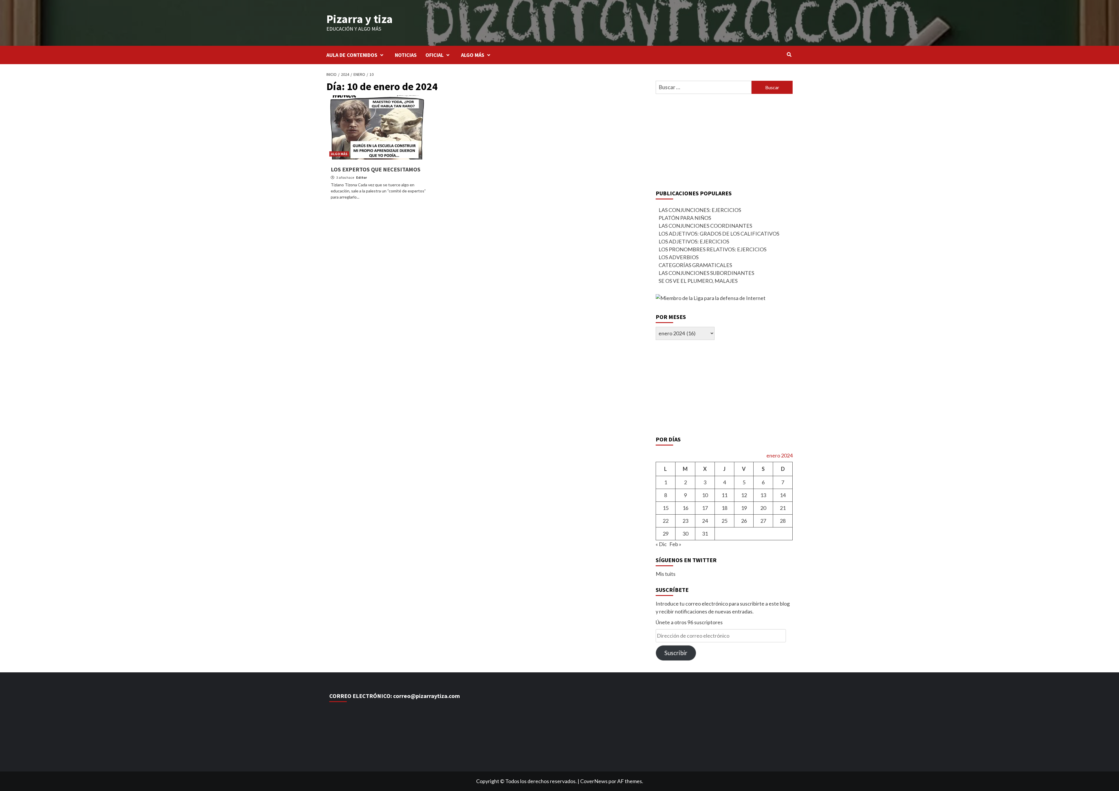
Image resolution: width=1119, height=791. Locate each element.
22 (665, 521)
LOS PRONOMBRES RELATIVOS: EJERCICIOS (712, 249)
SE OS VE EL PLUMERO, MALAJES (698, 281)
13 (763, 495)
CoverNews (594, 781)
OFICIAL (434, 55)
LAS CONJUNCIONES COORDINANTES (705, 225)
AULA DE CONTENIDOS (351, 55)
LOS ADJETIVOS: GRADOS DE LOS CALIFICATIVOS (719, 233)
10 (705, 495)
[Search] (789, 54)
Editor (361, 177)
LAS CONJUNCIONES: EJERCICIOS (700, 210)
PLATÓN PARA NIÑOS (685, 218)
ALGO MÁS (472, 55)
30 (685, 533)
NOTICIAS (406, 55)
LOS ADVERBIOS (679, 257)
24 (705, 521)
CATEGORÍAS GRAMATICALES (695, 265)
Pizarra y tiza (359, 19)
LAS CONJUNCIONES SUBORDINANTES (706, 273)
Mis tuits (665, 574)
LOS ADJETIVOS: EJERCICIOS (694, 241)
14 (783, 495)
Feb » (675, 544)
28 (783, 521)
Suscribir (675, 652)
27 (763, 521)
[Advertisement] (724, 140)
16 (685, 508)
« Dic (661, 544)
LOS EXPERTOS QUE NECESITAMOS (375, 169)
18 (724, 508)
